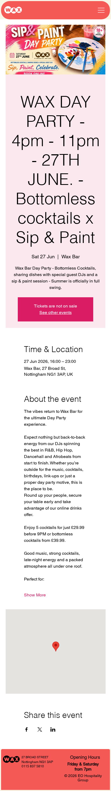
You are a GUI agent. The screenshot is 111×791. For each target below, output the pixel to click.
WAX (13, 10)
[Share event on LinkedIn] (53, 729)
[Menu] (101, 10)
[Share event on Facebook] (26, 729)
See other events (55, 312)
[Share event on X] (39, 729)
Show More (35, 594)
